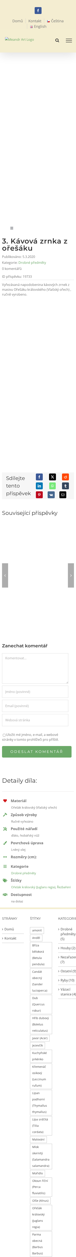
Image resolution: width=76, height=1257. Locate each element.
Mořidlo (37, 1173)
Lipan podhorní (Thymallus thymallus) (39, 1102)
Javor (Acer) (39, 1038)
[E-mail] (62, 494)
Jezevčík (37, 1045)
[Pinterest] (39, 494)
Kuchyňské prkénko (39, 1056)
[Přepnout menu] (68, 40)
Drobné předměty (32, 262)
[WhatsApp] (52, 485)
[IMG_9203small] (38, 306)
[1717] (38, 388)
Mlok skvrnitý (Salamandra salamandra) (40, 1156)
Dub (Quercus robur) (38, 1004)
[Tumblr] (65, 485)
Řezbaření (64, 887)
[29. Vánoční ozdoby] (38, 548)
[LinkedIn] (39, 485)
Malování (38, 1139)
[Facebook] (39, 476)
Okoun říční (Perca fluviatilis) (40, 1187)
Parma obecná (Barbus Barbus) (37, 1243)
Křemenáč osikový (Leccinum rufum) (39, 1076)
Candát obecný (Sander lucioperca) (39, 981)
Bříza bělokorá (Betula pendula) (38, 954)
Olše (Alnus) (40, 1200)
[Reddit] (65, 476)
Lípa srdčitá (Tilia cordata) (40, 1125)
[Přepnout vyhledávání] (57, 40)
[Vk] (51, 494)
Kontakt (10, 938)
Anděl (36, 938)
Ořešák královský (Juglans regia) (33, 887)
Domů (9, 929)
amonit (37, 930)
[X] (52, 476)
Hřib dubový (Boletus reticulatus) (40, 1024)
